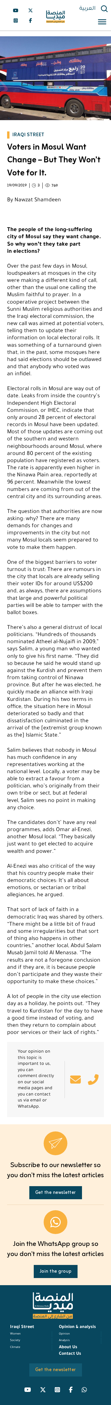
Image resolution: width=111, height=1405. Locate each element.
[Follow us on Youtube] (15, 10)
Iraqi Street (22, 1327)
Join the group (56, 1271)
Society (15, 1340)
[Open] (102, 22)
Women (15, 1334)
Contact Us (70, 1354)
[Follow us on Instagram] (15, 20)
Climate (15, 1347)
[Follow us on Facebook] (30, 20)
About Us (68, 1347)
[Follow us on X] (30, 10)
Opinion (64, 1334)
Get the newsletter (55, 1193)
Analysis (64, 1340)
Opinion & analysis (77, 1327)
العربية (87, 9)
